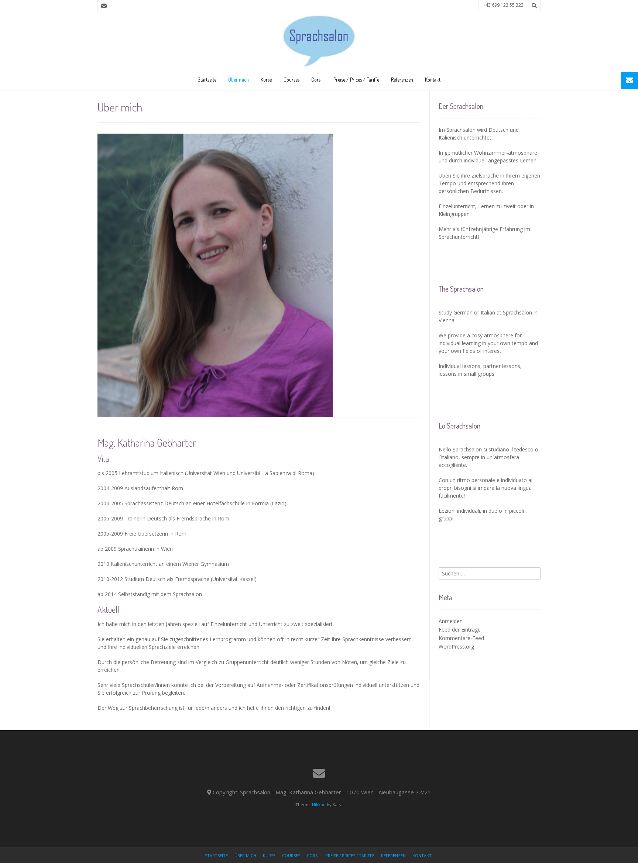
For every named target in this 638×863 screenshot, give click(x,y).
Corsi (316, 79)
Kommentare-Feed (461, 638)
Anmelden (451, 621)
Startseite (207, 79)
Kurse (266, 79)
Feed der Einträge (460, 629)
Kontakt (432, 79)
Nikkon (319, 804)
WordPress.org (456, 646)
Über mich (238, 79)
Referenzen (402, 79)
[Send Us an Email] (103, 6)
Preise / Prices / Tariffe (356, 79)
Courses (291, 79)
